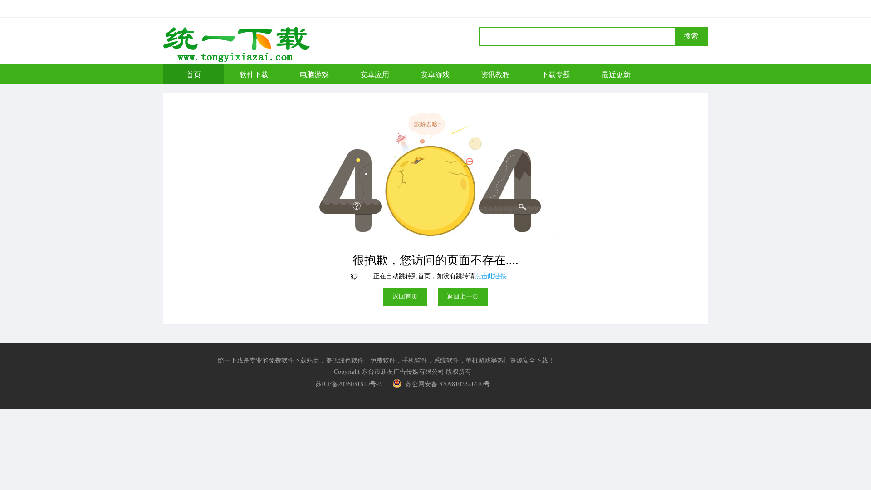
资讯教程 (495, 74)
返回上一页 (463, 296)
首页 (193, 74)
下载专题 (555, 74)
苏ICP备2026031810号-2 (348, 383)
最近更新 (616, 74)
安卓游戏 (435, 74)
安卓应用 (374, 74)
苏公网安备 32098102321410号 (447, 383)
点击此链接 (491, 275)
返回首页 (405, 296)
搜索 (691, 36)
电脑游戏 (314, 74)
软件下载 (254, 74)
